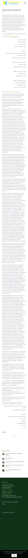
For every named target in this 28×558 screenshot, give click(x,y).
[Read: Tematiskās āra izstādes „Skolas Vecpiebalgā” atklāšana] (3, 454)
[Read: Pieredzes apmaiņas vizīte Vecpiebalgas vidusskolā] (3, 462)
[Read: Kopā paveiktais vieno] (3, 459)
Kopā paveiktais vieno (9, 458)
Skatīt (3, 504)
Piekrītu (14, 555)
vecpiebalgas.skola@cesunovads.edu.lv (14, 497)
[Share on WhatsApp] (14, 436)
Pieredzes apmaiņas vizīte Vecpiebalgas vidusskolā (14, 461)
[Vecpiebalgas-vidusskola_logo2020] (11, 3)
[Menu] (24, 3)
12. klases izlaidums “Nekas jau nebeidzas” (13, 469)
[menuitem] (24, 3)
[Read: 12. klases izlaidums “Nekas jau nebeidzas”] (3, 470)
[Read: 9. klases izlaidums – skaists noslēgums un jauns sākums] (3, 466)
